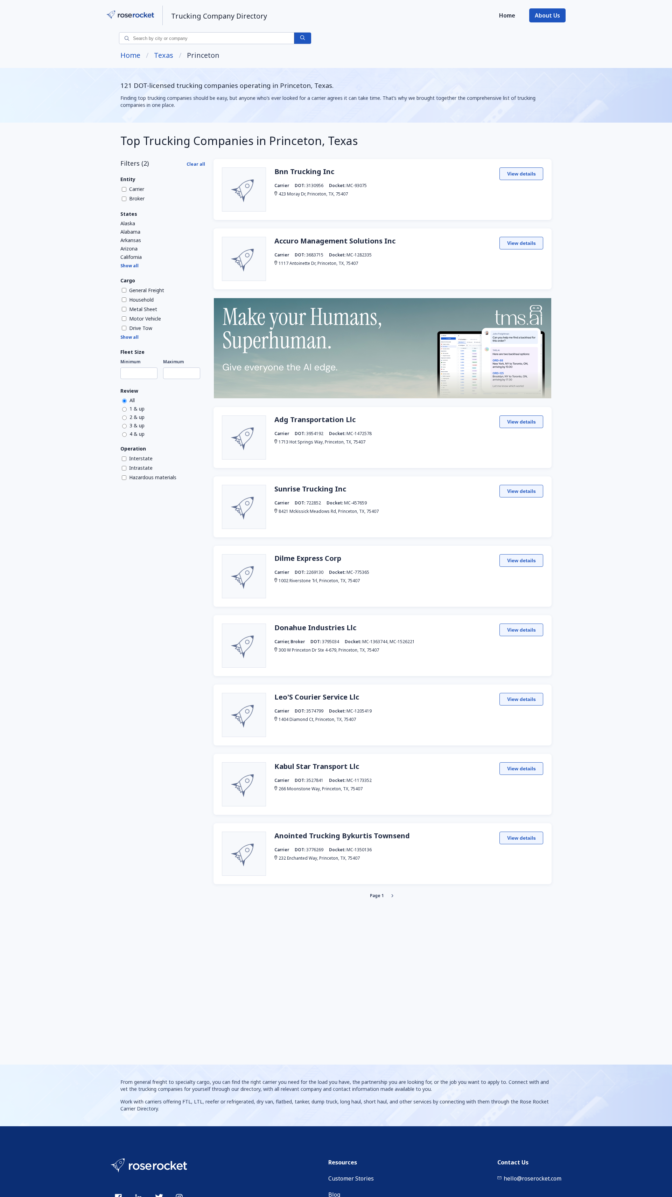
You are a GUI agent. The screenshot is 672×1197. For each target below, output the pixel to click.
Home (507, 15)
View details (521, 174)
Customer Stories (351, 1178)
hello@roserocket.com (532, 1178)
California (131, 257)
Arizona (129, 249)
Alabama (130, 232)
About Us (547, 15)
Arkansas (130, 240)
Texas (163, 55)
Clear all (196, 164)
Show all (129, 266)
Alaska (127, 223)
